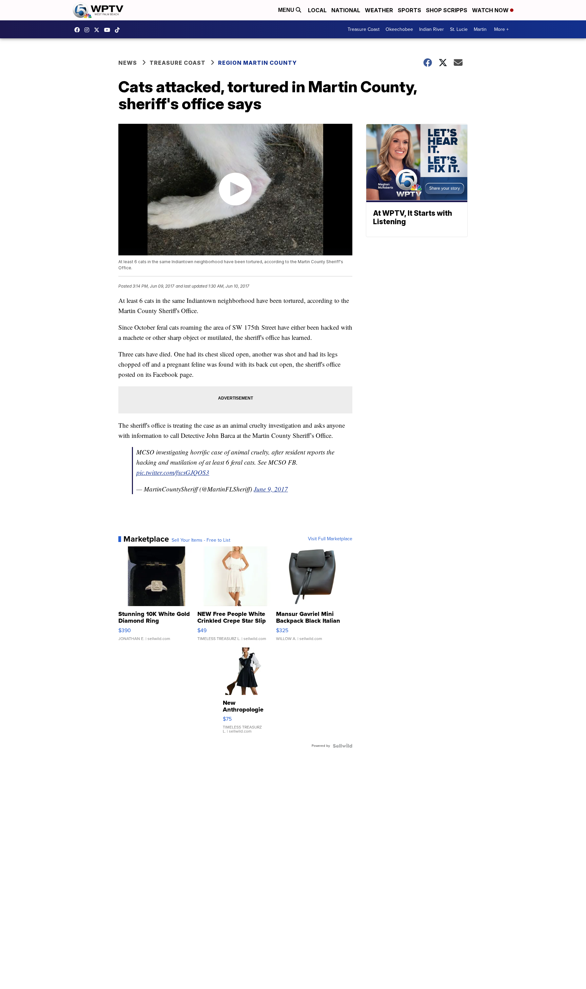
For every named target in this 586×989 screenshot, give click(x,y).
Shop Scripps (446, 10)
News (127, 62)
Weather (379, 10)
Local (317, 10)
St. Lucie (459, 29)
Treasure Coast (363, 29)
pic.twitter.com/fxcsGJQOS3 (172, 472)
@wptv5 (119, 30)
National (345, 10)
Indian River (431, 29)
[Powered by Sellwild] (342, 745)
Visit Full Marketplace (330, 539)
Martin (480, 29)
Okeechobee (399, 29)
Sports (409, 10)
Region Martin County (257, 62)
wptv (88, 30)
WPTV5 (78, 30)
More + (501, 29)
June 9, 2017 (271, 489)
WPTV (98, 30)
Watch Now (491, 10)
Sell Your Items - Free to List (201, 540)
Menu (287, 10)
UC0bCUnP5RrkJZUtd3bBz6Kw (109, 30)
